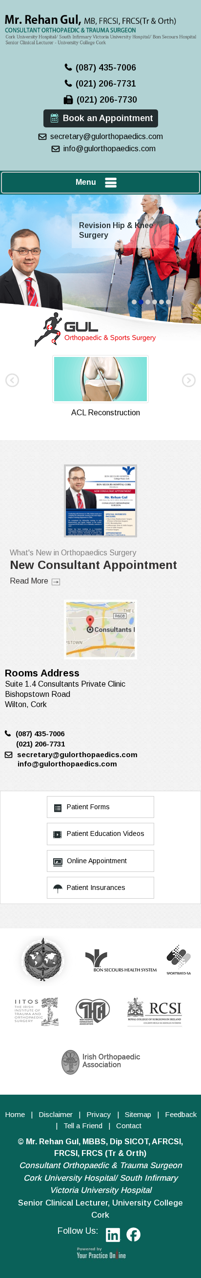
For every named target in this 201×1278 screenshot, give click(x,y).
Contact (128, 1125)
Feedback (181, 1114)
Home (15, 1114)
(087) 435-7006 (106, 67)
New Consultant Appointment (93, 564)
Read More (29, 581)
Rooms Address (42, 673)
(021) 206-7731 (106, 84)
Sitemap (138, 1114)
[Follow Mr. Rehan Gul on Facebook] (134, 1236)
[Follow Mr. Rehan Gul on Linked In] (112, 1236)
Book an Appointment (108, 118)
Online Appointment (97, 861)
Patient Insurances (96, 887)
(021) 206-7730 (107, 100)
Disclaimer (56, 1114)
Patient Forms (88, 807)
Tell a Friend (82, 1125)
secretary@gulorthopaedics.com (106, 136)
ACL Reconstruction (105, 412)
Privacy (98, 1114)
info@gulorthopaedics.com (109, 148)
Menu (86, 182)
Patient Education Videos (105, 833)
